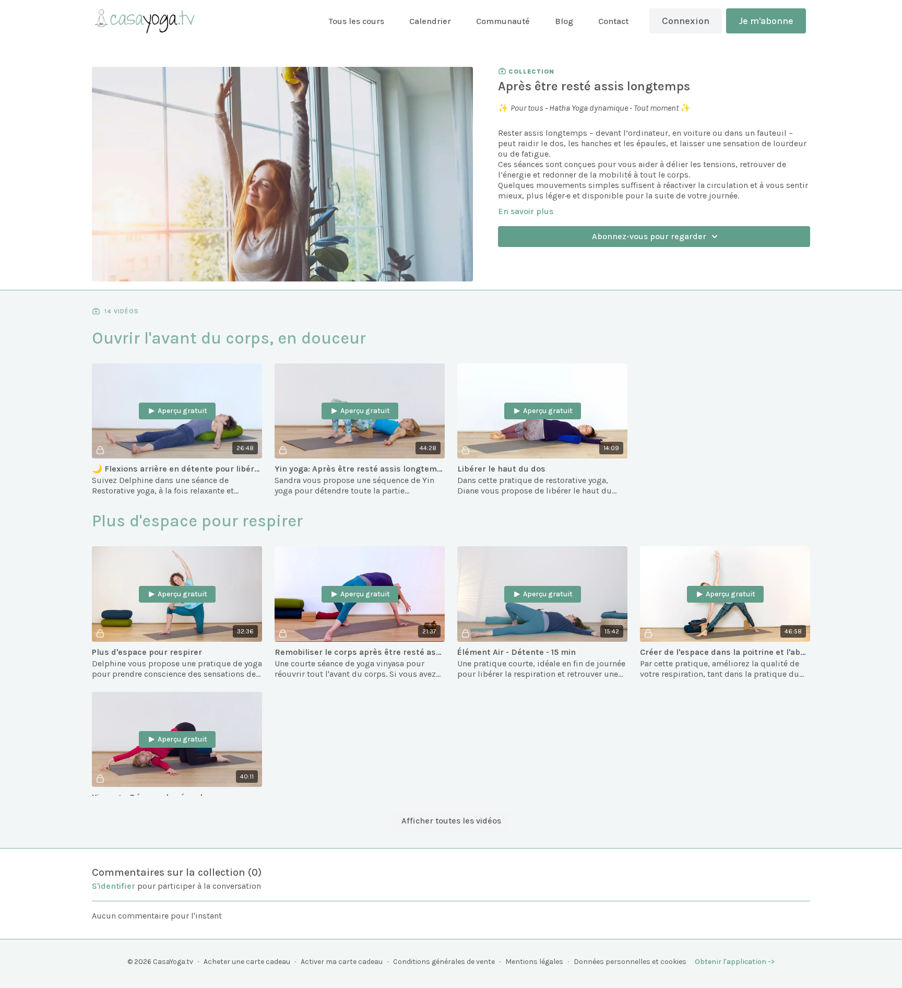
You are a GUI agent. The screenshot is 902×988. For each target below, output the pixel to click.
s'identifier (113, 886)
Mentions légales (534, 961)
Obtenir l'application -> (735, 961)
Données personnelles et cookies (630, 961)
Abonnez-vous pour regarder (649, 236)
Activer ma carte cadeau (342, 961)
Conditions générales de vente (444, 961)
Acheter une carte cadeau (247, 961)
